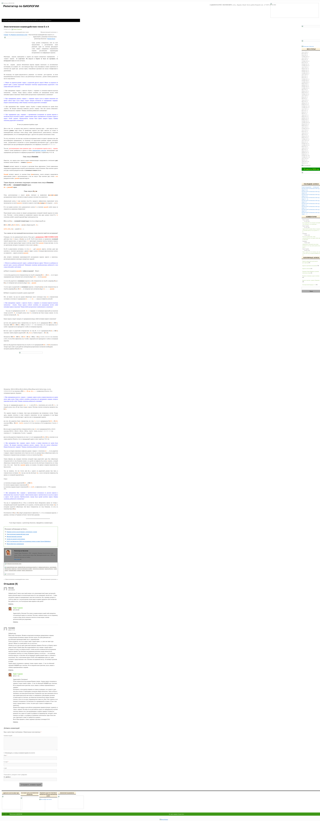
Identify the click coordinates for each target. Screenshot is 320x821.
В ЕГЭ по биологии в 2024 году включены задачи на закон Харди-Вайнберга (29, 541)
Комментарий (8, 735)
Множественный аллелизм (49, 32)
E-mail (6, 762)
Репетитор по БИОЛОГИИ (16, 814)
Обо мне (38, 20)
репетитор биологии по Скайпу (24, 568)
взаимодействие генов (11, 567)
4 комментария (10, 574)
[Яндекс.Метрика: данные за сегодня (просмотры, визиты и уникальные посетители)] (164, 819)
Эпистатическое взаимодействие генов (16, 32)
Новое (14, 20)
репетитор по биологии (38, 568)
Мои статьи (17, 559)
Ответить (10, 604)
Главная (5, 20)
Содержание (10, 20)
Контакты (43, 20)
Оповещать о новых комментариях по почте (20, 753)
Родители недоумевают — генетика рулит (310, 187)
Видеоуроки (48, 20)
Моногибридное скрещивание (15, 544)
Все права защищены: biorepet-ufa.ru (176, 814)
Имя (5, 755)
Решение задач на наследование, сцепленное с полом (22, 532)
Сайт (5, 768)
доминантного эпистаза (39, 150)
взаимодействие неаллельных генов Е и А (28, 567)
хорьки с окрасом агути (27, 570)
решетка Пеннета (49, 568)
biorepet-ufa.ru (51, 38)
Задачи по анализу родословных (16, 539)
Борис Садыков (18, 608)
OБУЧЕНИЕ (33, 20)
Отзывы (28, 20)
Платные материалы (21, 20)
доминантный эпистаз (43, 567)
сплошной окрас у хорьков (14, 570)
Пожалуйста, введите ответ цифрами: (15, 775)
